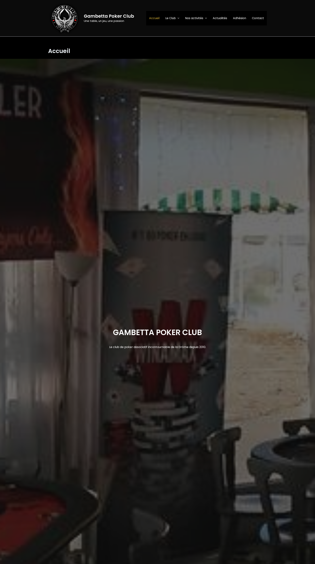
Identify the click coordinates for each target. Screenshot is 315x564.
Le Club (170, 18)
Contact (258, 18)
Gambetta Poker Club (109, 16)
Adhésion (239, 18)
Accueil (154, 18)
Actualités (220, 18)
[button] (177, 18)
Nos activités (194, 18)
